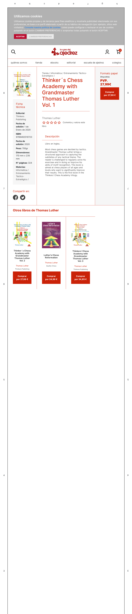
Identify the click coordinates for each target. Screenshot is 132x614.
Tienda (45, 73)
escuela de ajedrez (94, 62)
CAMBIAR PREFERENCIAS (40, 36)
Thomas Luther (22, 266)
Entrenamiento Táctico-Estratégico (23, 176)
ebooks (54, 62)
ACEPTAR (20, 36)
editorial (71, 62)
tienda (38, 62)
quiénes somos (19, 62)
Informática (21, 170)
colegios (116, 62)
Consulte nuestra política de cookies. (43, 27)
